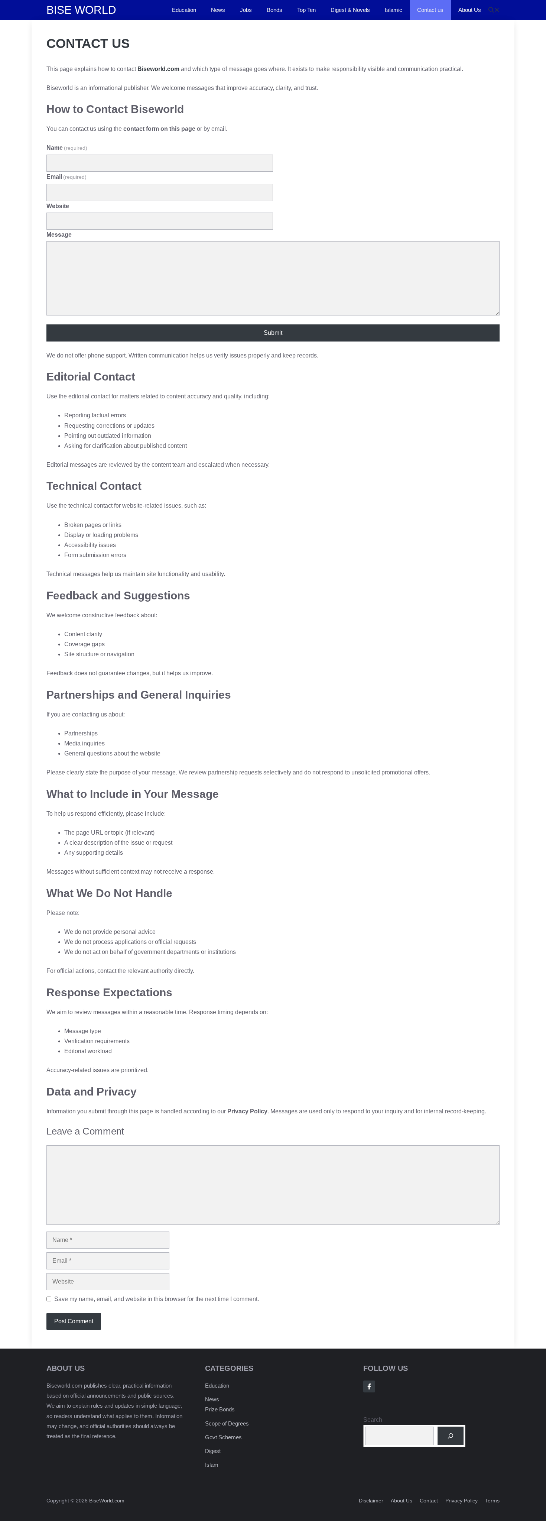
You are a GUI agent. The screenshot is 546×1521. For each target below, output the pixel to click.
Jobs (246, 10)
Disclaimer (371, 1501)
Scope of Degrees (227, 1423)
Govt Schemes (223, 1437)
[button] (494, 10)
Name (66, 148)
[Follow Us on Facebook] (369, 1386)
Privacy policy (461, 1501)
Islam (211, 1465)
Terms (492, 1501)
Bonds (274, 10)
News (218, 10)
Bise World (81, 10)
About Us (469, 10)
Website (57, 206)
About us (401, 1501)
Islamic (393, 10)
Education (184, 10)
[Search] (451, 1436)
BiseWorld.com (106, 1501)
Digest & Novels (350, 10)
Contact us (430, 10)
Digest (213, 1451)
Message (59, 235)
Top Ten (306, 10)
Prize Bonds (220, 1409)
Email (66, 177)
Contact (429, 1501)
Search (372, 1420)
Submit (273, 333)
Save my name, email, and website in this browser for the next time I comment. (156, 1299)
